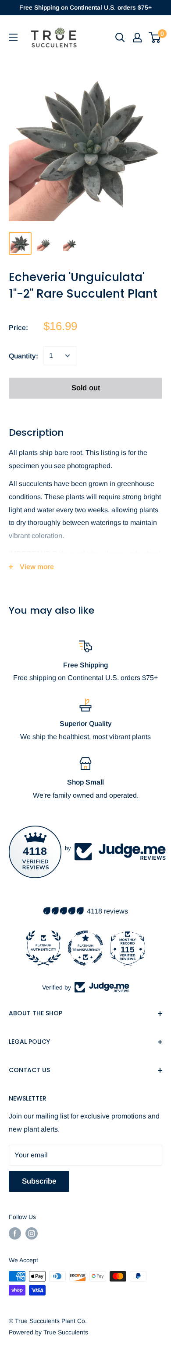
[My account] (137, 37)
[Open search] (120, 37)
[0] (155, 37)
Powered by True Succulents (48, 1332)
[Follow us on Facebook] (15, 1233)
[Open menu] (13, 37)
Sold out (85, 388)
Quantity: (23, 356)
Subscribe (39, 1181)
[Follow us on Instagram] (31, 1233)
